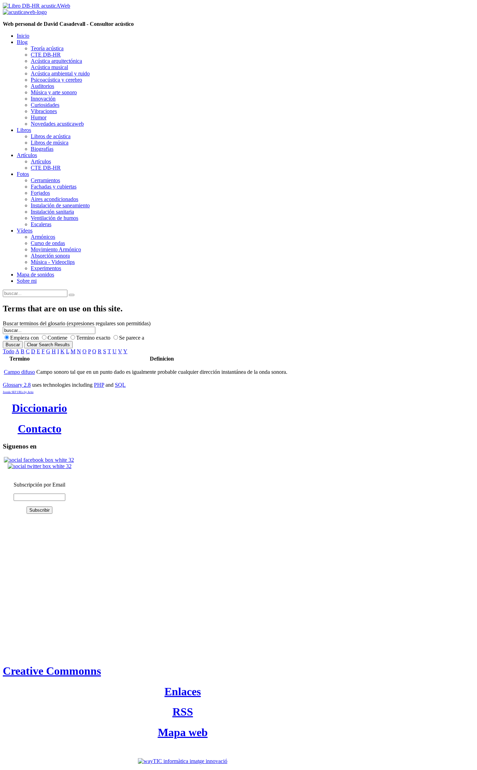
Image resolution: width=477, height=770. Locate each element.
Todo (8, 351)
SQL (120, 385)
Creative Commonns (52, 671)
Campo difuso (19, 372)
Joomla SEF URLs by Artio (18, 392)
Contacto (39, 428)
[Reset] (71, 295)
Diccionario (39, 408)
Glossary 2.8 (17, 385)
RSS (183, 711)
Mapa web (183, 732)
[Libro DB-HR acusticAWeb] (36, 6)
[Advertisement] (38, 550)
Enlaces (182, 691)
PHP (99, 385)
